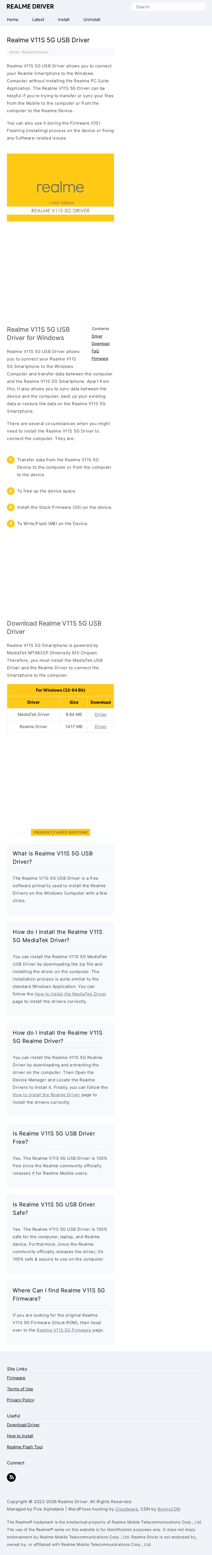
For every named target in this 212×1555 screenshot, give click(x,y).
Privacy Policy (20, 1400)
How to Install (20, 1435)
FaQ (95, 351)
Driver (97, 336)
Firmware (100, 358)
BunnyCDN (169, 1509)
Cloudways (126, 1509)
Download (101, 343)
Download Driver (23, 1424)
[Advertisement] (60, 274)
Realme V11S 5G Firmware (64, 1330)
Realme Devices (35, 52)
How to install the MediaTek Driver (71, 994)
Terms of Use (20, 1388)
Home (14, 52)
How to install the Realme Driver (46, 1094)
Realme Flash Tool (25, 1446)
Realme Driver (30, 6)
